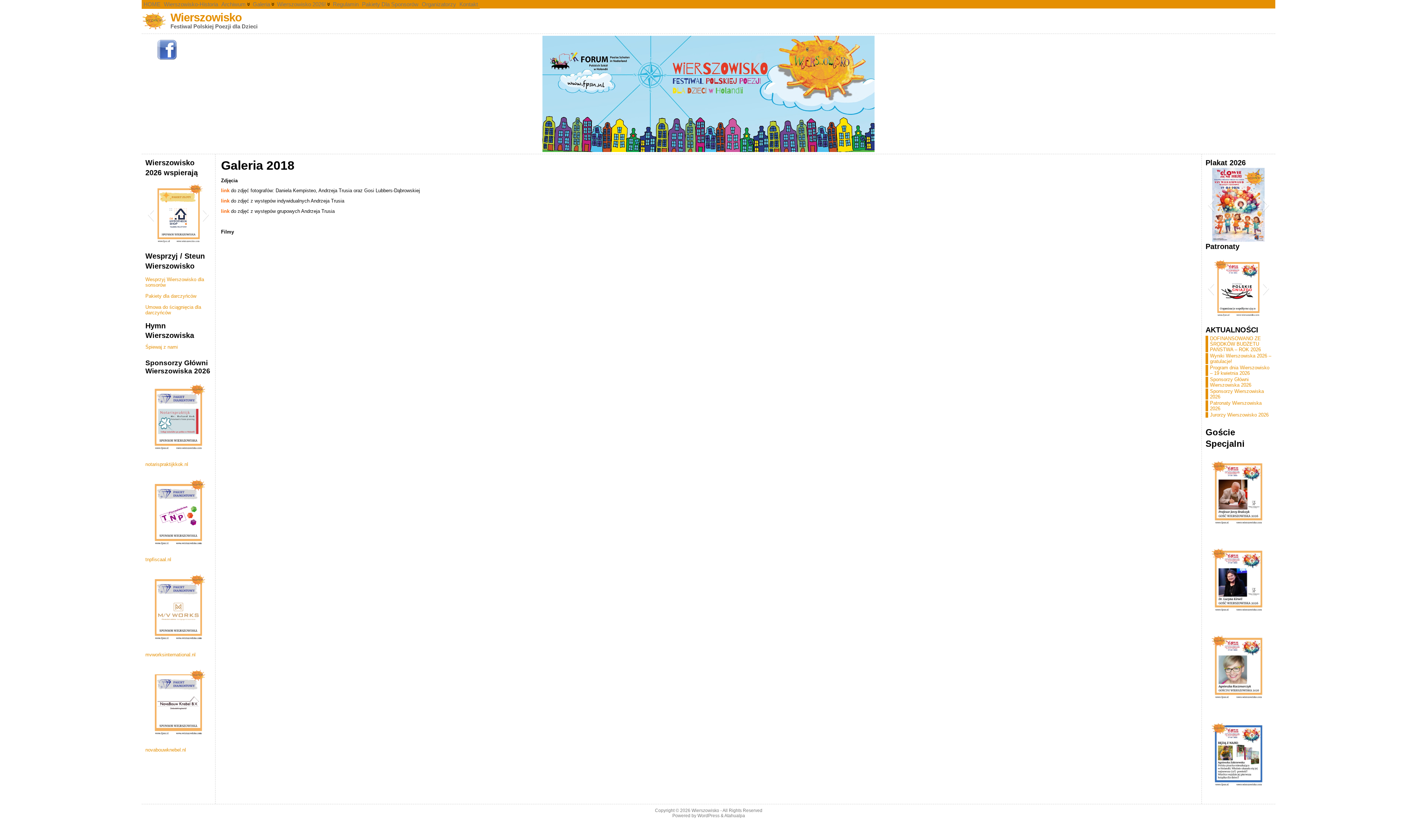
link (225, 190)
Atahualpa (734, 815)
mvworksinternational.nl (170, 654)
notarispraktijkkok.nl (166, 464)
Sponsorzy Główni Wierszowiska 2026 (1230, 382)
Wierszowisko (206, 17)
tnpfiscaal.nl (158, 559)
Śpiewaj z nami (161, 347)
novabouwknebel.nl (165, 750)
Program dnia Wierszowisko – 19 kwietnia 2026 (1239, 370)
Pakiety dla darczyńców (170, 296)
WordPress (708, 815)
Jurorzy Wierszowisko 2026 (1239, 415)
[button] (150, 214)
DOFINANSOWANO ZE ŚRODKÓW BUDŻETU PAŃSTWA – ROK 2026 (1235, 344)
